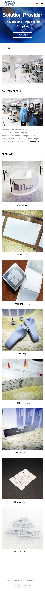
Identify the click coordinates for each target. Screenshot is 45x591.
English (18, 586)
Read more (33, 141)
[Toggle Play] (23, 69)
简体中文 (27, 586)
